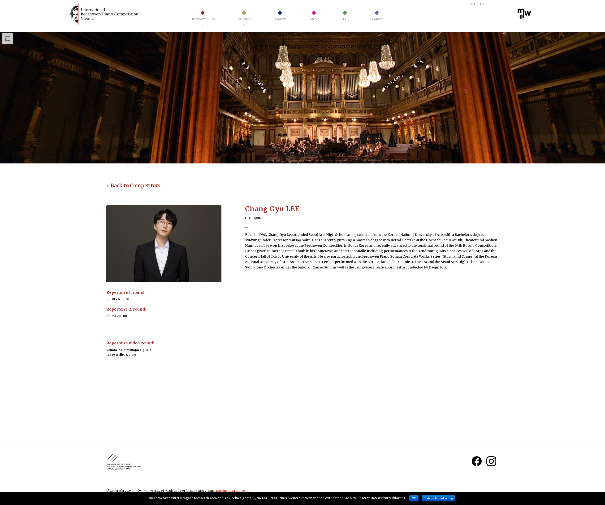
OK (414, 498)
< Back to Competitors (133, 186)
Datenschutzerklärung (438, 498)
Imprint (221, 490)
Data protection (239, 490)
